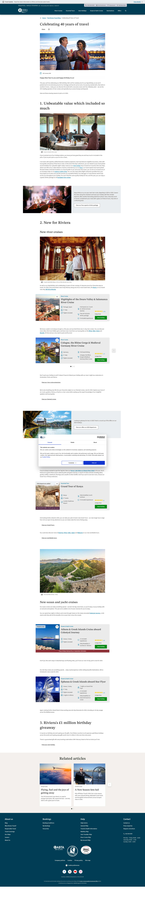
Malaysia (80, 533)
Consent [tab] (50, 442)
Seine (97, 331)
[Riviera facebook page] (64, 871)
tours (81, 168)
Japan (73, 533)
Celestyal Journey (95, 613)
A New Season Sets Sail (87, 790)
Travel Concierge (10, 832)
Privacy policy (79, 860)
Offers (119, 11)
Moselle (42, 333)
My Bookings (46, 826)
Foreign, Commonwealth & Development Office (89, 881)
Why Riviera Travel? (10, 826)
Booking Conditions (48, 823)
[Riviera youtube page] (75, 871)
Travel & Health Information (89, 829)
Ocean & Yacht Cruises (96, 11)
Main (94, 331)
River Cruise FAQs (86, 837)
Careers (7, 837)
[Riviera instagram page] (80, 871)
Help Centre (84, 823)
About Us (7, 840)
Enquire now (40, 627)
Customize (71, 462)
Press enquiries (127, 826)
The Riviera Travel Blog (54, 18)
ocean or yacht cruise (61, 172)
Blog (6, 823)
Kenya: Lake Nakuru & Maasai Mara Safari (83, 471)
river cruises (76, 166)
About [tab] (95, 442)
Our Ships (8, 834)
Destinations (110, 11)
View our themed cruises (49, 399)
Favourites (46, 829)
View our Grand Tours (48, 525)
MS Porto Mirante (51, 289)
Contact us (126, 823)
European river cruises (64, 177)
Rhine (90, 331)
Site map (87, 860)
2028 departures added (43, 484)
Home (44, 18)
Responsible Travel (10, 829)
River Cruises (58, 11)
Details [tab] (72, 442)
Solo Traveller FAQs (86, 834)
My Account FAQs (85, 840)
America (60, 533)
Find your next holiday (48, 745)
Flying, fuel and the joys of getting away (55, 791)
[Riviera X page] (70, 871)
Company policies (60, 860)
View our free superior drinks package (87, 205)
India (69, 533)
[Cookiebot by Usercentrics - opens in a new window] (98, 437)
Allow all (94, 462)
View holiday (101, 318)
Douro (95, 287)
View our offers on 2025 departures (86, 427)
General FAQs (84, 826)
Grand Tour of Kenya (72, 486)
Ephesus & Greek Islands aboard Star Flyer (83, 682)
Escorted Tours (70, 11)
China (65, 533)
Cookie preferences (73, 865)
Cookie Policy (46, 457)
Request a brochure (129, 829)
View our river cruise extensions (51, 382)
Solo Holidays (82, 11)
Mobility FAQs (85, 832)
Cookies (70, 860)
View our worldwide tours (49, 538)
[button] (57, 307)
